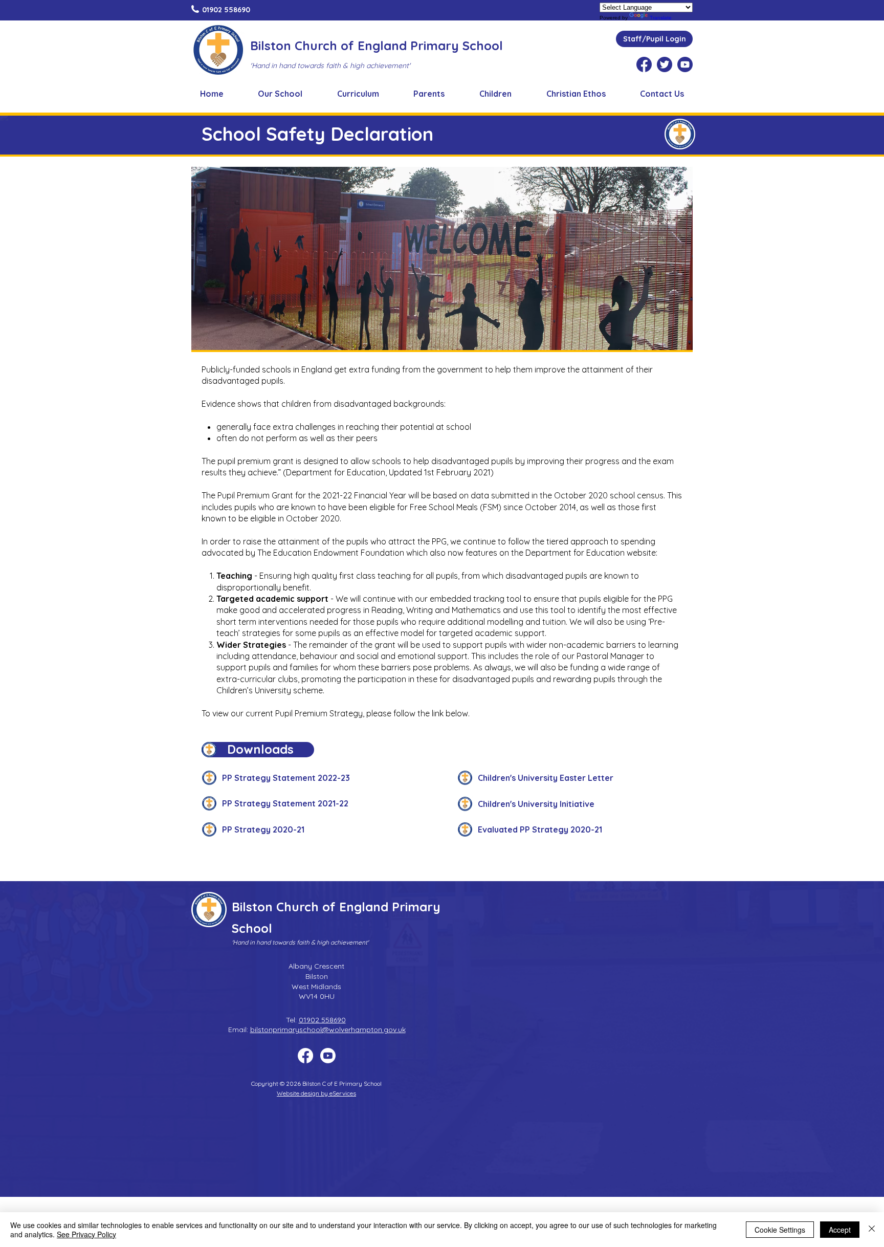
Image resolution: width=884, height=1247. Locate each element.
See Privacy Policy (86, 1234)
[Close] (872, 1229)
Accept (840, 1229)
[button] (280, 93)
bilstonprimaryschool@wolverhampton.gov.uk (328, 1029)
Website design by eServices (316, 1093)
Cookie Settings (780, 1229)
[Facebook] (305, 1055)
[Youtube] (328, 1055)
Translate (661, 17)
